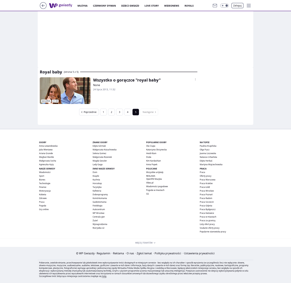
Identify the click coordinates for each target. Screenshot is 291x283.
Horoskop (97, 183)
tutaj (104, 276)
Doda (148, 157)
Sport (41, 175)
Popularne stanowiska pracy (213, 231)
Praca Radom (206, 198)
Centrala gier (99, 216)
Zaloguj (237, 5)
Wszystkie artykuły (154, 172)
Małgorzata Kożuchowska (105, 149)
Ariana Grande (46, 153)
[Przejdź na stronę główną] (43, 8)
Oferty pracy (205, 175)
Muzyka (82, 5)
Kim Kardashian (153, 160)
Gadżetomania (99, 201)
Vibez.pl (149, 182)
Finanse (42, 187)
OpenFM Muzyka (154, 179)
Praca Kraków (206, 183)
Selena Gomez (99, 153)
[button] (224, 6)
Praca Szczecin (207, 201)
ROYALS (189, 5)
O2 (147, 193)
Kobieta (42, 194)
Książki (96, 175)
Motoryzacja (45, 190)
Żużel (95, 220)
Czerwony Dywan (104, 5)
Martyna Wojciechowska (211, 164)
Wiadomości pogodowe (157, 186)
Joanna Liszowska (208, 153)
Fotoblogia (97, 205)
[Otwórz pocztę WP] (215, 5)
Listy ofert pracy (207, 224)
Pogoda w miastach (155, 190)
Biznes (42, 179)
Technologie (44, 183)
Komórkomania (100, 198)
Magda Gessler (100, 160)
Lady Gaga (98, 164)
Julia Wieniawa (46, 149)
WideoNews (171, 5)
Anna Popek (151, 164)
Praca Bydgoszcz (208, 209)
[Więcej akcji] (195, 79)
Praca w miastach (208, 216)
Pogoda (42, 205)
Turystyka (97, 187)
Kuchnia (96, 179)
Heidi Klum (151, 153)
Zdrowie (43, 198)
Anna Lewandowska (48, 145)
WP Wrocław (98, 213)
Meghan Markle (46, 157)
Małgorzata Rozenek (102, 157)
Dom (95, 172)
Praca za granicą (207, 220)
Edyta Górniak (99, 145)
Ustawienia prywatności (199, 253)
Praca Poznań (206, 194)
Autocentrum (99, 209)
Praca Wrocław (207, 190)
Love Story (151, 5)
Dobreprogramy (100, 194)
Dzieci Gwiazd (130, 5)
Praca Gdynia (206, 205)
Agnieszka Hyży (46, 164)
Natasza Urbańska (208, 157)
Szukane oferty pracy (209, 227)
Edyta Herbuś (206, 160)
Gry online (44, 209)
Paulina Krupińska (208, 145)
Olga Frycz (204, 149)
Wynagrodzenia (100, 224)
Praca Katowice (207, 213)
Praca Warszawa (207, 179)
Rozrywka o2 (98, 227)
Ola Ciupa (150, 145)
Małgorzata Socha (47, 160)
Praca (41, 201)
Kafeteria (97, 190)
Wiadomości (45, 172)
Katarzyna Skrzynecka (156, 149)
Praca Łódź (205, 187)
